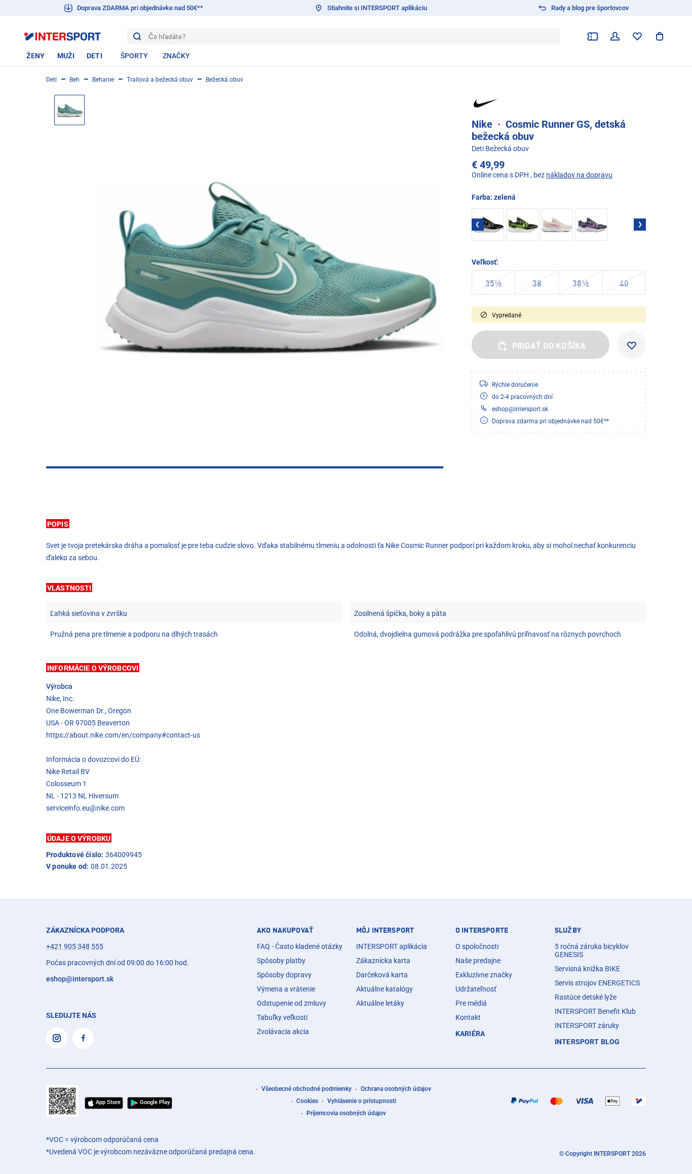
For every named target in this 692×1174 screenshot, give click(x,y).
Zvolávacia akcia (283, 1032)
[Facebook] (83, 1038)
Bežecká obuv (224, 79)
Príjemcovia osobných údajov (346, 1113)
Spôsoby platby (281, 961)
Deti (51, 79)
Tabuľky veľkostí (282, 1017)
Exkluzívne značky (483, 975)
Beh (74, 79)
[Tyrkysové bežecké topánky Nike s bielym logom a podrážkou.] (270, 268)
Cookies (307, 1101)
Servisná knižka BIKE (587, 969)
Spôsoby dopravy (284, 975)
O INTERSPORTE (481, 930)
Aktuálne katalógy (384, 989)
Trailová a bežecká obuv (160, 79)
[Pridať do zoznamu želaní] (632, 345)
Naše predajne (478, 961)
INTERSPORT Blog (587, 1042)
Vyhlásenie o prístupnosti (361, 1101)
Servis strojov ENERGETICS (597, 983)
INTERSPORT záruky (587, 1025)
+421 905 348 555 (74, 946)
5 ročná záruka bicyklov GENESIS (592, 950)
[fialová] (591, 224)
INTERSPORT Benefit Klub (595, 1011)
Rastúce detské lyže (586, 997)
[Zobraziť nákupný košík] (659, 36)
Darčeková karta (382, 975)
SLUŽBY (568, 930)
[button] (346, 523)
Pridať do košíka (549, 346)
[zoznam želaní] (637, 36)
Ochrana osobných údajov (396, 1088)
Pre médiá (471, 1003)
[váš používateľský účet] (615, 36)
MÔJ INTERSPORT (385, 930)
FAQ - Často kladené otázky (299, 946)
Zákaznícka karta (383, 961)
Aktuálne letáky (380, 1003)
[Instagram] (56, 1038)
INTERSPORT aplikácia (391, 946)
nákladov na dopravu (579, 175)
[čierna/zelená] (522, 224)
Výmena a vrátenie (286, 989)
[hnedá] (557, 224)
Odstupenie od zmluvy (291, 1003)
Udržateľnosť (475, 989)
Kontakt (468, 1017)
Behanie (103, 79)
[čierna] (488, 224)
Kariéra (470, 1034)
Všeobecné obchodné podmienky (306, 1088)
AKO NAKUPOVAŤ (285, 930)
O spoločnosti (476, 946)
